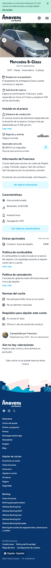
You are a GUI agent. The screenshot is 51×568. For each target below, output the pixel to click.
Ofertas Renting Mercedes (14, 523)
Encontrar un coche (11, 461)
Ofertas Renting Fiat (11, 507)
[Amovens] (11, 18)
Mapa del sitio (8, 548)
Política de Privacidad (25, 544)
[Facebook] (4, 411)
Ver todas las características (25, 228)
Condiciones (8, 544)
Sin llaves (6, 477)
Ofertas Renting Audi (12, 515)
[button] (47, 6)
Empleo (5, 444)
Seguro (5, 481)
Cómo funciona (9, 465)
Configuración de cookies (28, 548)
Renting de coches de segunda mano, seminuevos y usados (24, 529)
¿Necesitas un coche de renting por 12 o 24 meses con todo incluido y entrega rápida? (21, 6)
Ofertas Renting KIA (11, 519)
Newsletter (7, 440)
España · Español (15, 553)
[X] (14, 411)
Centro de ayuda (9, 423)
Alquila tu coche (9, 473)
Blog (4, 448)
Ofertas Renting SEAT (12, 511)
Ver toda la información (25, 184)
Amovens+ (7, 469)
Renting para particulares (13, 502)
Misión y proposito (10, 427)
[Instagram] (9, 411)
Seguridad (6, 486)
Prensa (5, 431)
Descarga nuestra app (12, 435)
